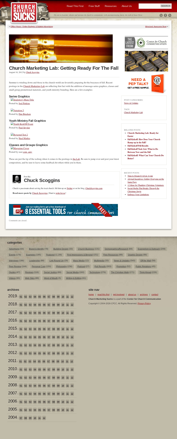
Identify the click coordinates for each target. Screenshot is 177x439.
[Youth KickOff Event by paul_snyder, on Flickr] (22, 124)
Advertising (14, 249)
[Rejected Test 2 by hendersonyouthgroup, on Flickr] (19, 134)
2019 (12, 296)
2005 (12, 409)
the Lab (76, 158)
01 (21, 296)
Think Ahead (145, 272)
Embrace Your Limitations (138, 194)
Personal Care (38, 266)
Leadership (34, 260)
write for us (60, 193)
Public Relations (143, 266)
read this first (103, 294)
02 (25, 296)
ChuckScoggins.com (93, 188)
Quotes (12, 272)
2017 (12, 312)
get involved (118, 294)
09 (58, 296)
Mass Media (79, 260)
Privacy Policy (144, 303)
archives (144, 294)
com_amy (27, 151)
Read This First (75, 6)
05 (39, 296)
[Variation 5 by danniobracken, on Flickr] (17, 110)
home (91, 294)
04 (35, 296)
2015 (12, 328)
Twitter (161, 15)
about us (132, 294)
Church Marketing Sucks (24, 12)
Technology (94, 272)
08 (53, 296)
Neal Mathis (24, 138)
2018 (12, 304)
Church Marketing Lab (34, 86)
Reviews (29, 272)
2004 (12, 417)
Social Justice (50, 272)
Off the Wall (145, 260)
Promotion (121, 266)
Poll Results (100, 266)
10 (63, 296)
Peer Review (15, 266)
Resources (111, 6)
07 (49, 296)
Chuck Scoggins (32, 72)
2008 (12, 385)
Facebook (165, 15)
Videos (12, 278)
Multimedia (99, 260)
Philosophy (61, 266)
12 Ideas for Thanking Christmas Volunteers (146, 185)
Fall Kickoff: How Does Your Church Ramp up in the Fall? (144, 141)
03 (30, 296)
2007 (12, 393)
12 (72, 296)
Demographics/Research (116, 249)
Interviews (13, 260)
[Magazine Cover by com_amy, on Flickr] (20, 148)
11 (67, 296)
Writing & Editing (74, 278)
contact (154, 294)
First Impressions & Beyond (80, 255)
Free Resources (110, 255)
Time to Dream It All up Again (140, 175)
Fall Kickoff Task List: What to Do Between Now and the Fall (143, 151)
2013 (12, 344)
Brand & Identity (36, 249)
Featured (50, 255)
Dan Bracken (25, 114)
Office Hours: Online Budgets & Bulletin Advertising (32, 26)
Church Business (86, 249)
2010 (12, 368)
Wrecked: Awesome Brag (155, 26)
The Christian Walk (120, 272)
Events (12, 255)
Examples (30, 255)
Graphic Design (135, 255)
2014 (12, 336)
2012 (12, 352)
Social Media (72, 272)
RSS (169, 15)
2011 (12, 360)
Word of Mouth (51, 278)
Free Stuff (94, 6)
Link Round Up (56, 260)
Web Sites (30, 278)
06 (44, 296)
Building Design (60, 249)
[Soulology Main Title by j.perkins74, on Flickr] (22, 99)
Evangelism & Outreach (149, 249)
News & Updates (131, 103)
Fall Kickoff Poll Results (138, 145)
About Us (127, 6)
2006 (12, 401)
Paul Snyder (24, 127)
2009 (12, 376)
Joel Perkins (24, 103)
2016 (12, 320)
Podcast (81, 266)
